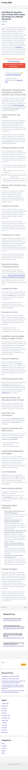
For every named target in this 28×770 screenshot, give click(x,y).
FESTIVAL (4, 748)
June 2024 (4, 725)
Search (3, 662)
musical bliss (18, 47)
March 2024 (5, 732)
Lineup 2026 (6, 3)
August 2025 (5, 706)
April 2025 (4, 713)
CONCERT (4, 746)
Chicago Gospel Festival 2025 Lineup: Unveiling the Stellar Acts (13, 643)
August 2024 (5, 720)
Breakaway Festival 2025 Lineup (12, 618)
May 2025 (4, 710)
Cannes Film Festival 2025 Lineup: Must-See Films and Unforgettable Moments (12, 635)
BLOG (3, 24)
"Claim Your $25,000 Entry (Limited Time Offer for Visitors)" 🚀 (14, 65)
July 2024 (4, 722)
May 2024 (4, 727)
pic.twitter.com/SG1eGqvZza (13, 74)
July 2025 (4, 708)
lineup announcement (18, 105)
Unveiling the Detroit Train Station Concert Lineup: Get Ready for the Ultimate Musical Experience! (13, 686)
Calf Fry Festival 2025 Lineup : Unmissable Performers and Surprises (14, 626)
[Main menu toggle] (25, 2)
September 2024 (6, 718)
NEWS (3, 753)
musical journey (6, 392)
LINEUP (7, 628)
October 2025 (5, 703)
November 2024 (6, 715)
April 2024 (4, 730)
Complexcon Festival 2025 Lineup (10, 676)
